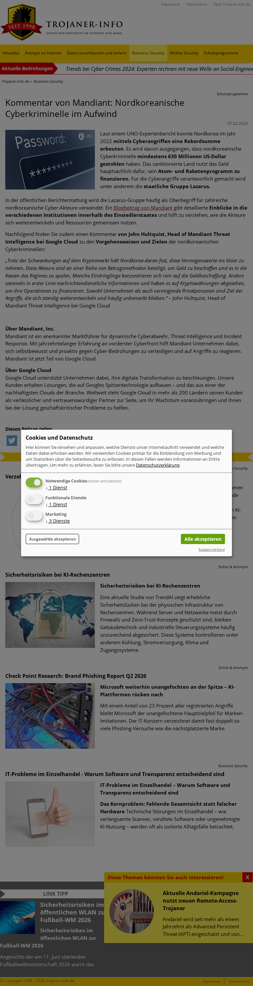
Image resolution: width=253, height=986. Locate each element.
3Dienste (57, 521)
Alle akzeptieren (202, 539)
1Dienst (56, 487)
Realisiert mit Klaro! (212, 549)
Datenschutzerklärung (158, 465)
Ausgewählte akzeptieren (52, 539)
